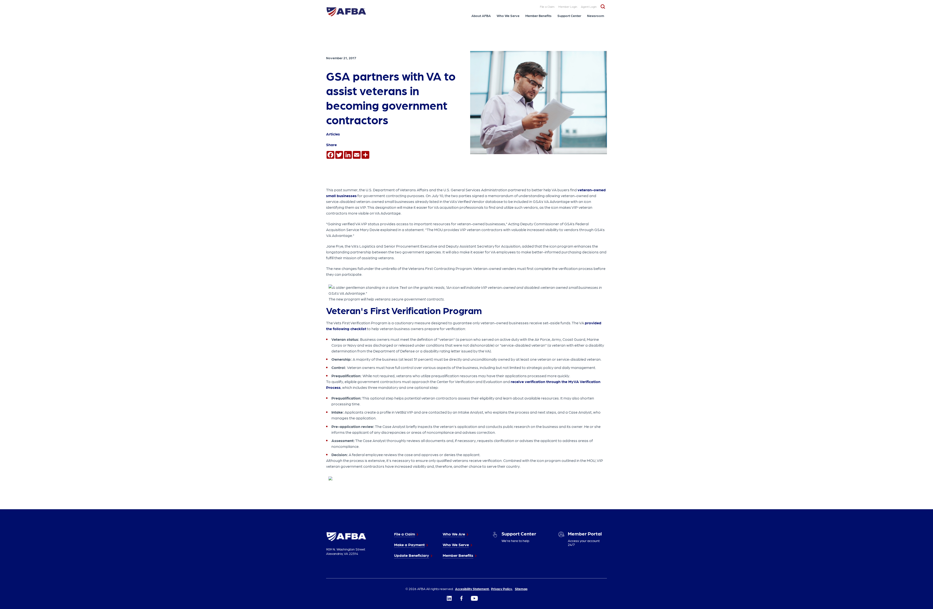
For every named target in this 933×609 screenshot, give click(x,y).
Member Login (567, 6)
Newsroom (595, 15)
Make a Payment (409, 544)
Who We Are (454, 534)
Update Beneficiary (411, 555)
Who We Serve (508, 15)
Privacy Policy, (502, 589)
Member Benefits (538, 15)
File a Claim (547, 6)
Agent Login (588, 6)
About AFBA (481, 15)
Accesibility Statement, (472, 589)
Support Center (569, 15)
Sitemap (521, 589)
